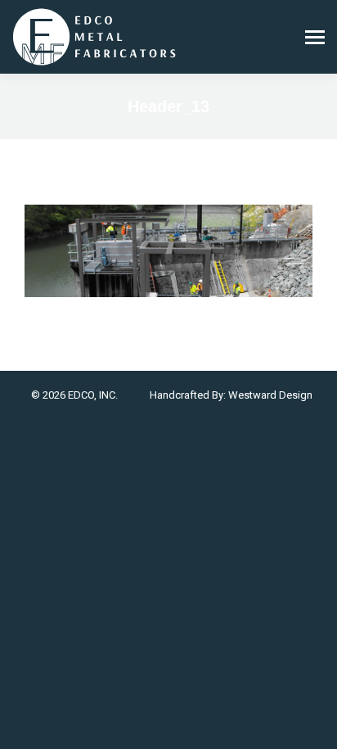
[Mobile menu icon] (315, 37)
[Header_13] (168, 251)
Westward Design (270, 395)
